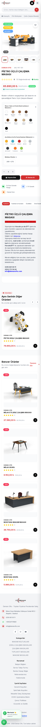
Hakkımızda (20, 678)
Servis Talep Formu (20, 668)
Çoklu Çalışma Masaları (31, 16)
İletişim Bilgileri (20, 664)
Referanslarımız (20, 674)
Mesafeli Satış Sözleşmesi (20, 694)
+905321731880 (11, 622)
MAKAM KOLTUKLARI (20, 642)
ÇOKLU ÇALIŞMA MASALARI (20, 645)
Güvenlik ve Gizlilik (21, 704)
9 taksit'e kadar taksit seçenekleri (15, 89)
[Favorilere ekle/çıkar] (35, 25)
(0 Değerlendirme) (23, 79)
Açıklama (6, 203)
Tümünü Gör (33, 364)
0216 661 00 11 (10, 617)
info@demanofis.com (13, 626)
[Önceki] (33, 302)
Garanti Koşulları (20, 687)
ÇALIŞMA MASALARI (20, 648)
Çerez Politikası (20, 700)
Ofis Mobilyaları (17, 16)
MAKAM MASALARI (20, 655)
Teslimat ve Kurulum (17, 203)
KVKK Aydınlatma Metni (20, 697)
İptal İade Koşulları (20, 690)
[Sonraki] (37, 302)
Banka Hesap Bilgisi (20, 671)
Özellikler (29, 203)
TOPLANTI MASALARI (20, 652)
